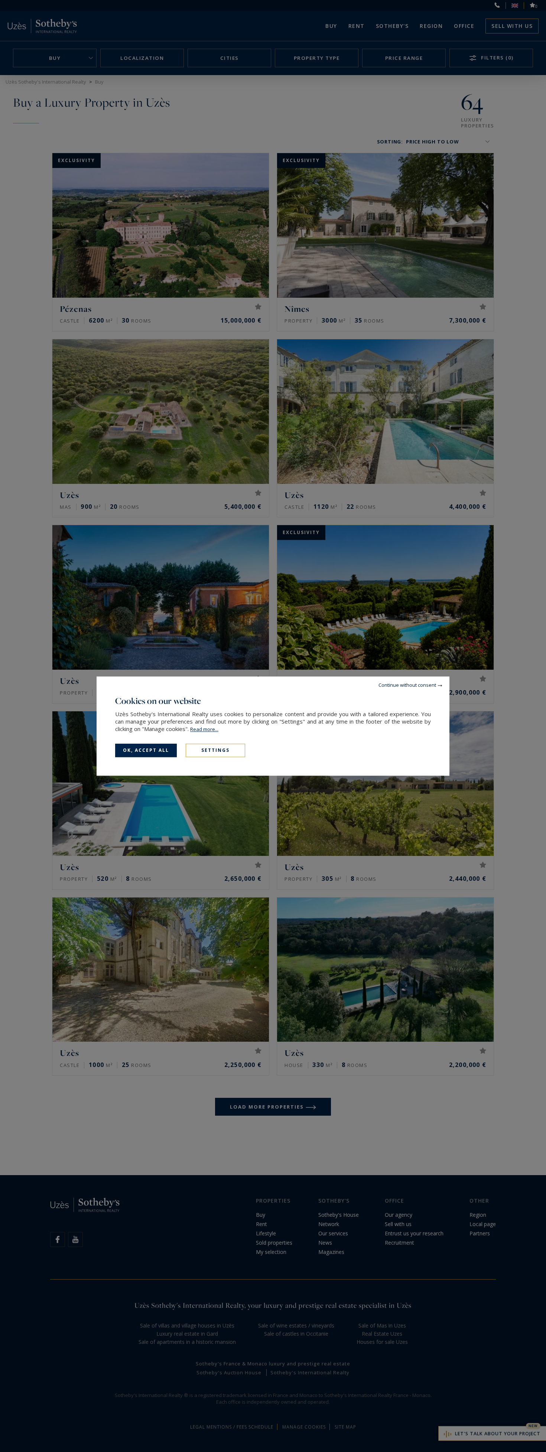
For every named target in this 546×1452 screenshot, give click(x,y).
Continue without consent (407, 685)
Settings (215, 750)
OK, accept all (146, 750)
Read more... (204, 729)
